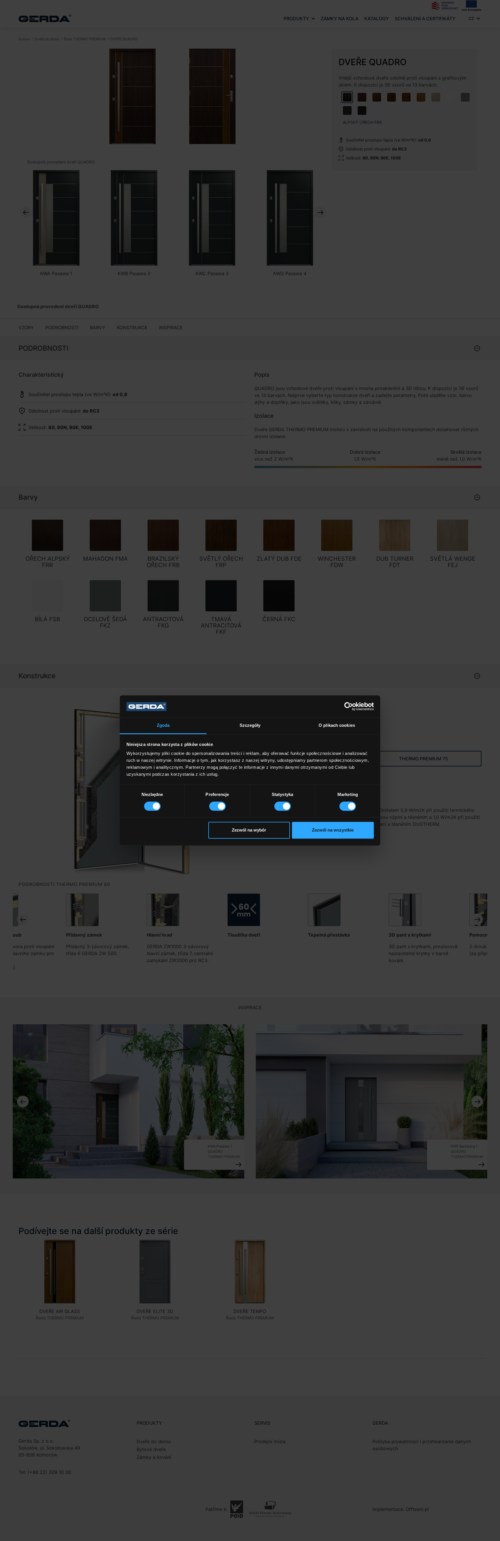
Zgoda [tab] (163, 725)
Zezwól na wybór (249, 830)
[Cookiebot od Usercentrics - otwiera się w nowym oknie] (348, 706)
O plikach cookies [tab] (337, 725)
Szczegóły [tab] (250, 725)
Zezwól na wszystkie (333, 830)
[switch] (217, 806)
